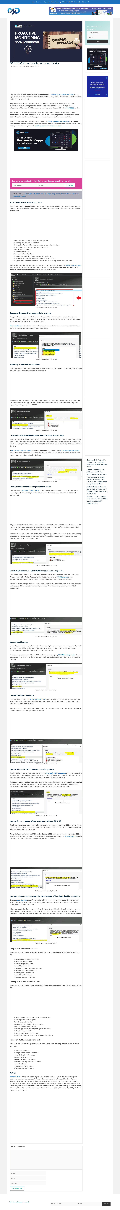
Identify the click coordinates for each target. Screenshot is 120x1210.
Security (46, 2)
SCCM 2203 (69, 108)
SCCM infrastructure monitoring (62, 94)
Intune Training (56, 2)
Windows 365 (75, 2)
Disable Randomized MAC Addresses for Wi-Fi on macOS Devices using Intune (97, 472)
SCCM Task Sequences (66, 655)
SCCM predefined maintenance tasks (48, 126)
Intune (38, 2)
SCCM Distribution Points (30, 490)
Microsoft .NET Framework (56, 773)
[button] (88, 2)
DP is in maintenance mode (21, 450)
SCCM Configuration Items (36, 699)
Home (33, 2)
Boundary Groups (16, 326)
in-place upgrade (71, 836)
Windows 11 (66, 2)
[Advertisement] (46, 80)
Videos (84, 2)
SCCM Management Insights (58, 121)
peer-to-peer (22, 900)
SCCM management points (69, 450)
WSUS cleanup (62, 577)
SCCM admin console (73, 265)
